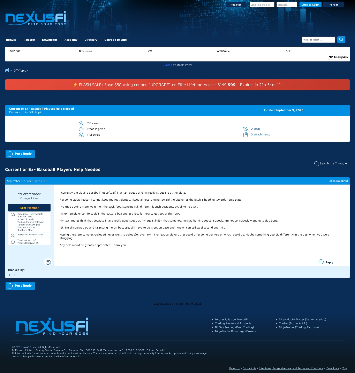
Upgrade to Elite (115, 39)
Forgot (334, 4)
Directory (90, 39)
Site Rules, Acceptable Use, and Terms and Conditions (291, 368)
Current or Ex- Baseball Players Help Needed (41, 108)
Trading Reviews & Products (233, 323)
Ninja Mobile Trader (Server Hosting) (302, 319)
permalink (340, 180)
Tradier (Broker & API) (293, 323)
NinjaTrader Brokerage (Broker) (235, 331)
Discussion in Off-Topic (25, 112)
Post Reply (19, 153)
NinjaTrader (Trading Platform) (299, 327)
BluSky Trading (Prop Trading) (234, 327)
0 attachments (260, 134)
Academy (71, 39)
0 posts (255, 128)
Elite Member (29, 207)
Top (344, 368)
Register (236, 4)
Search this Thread (332, 163)
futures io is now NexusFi (231, 319)
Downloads (50, 39)
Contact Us (249, 368)
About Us (234, 368)
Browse (11, 39)
